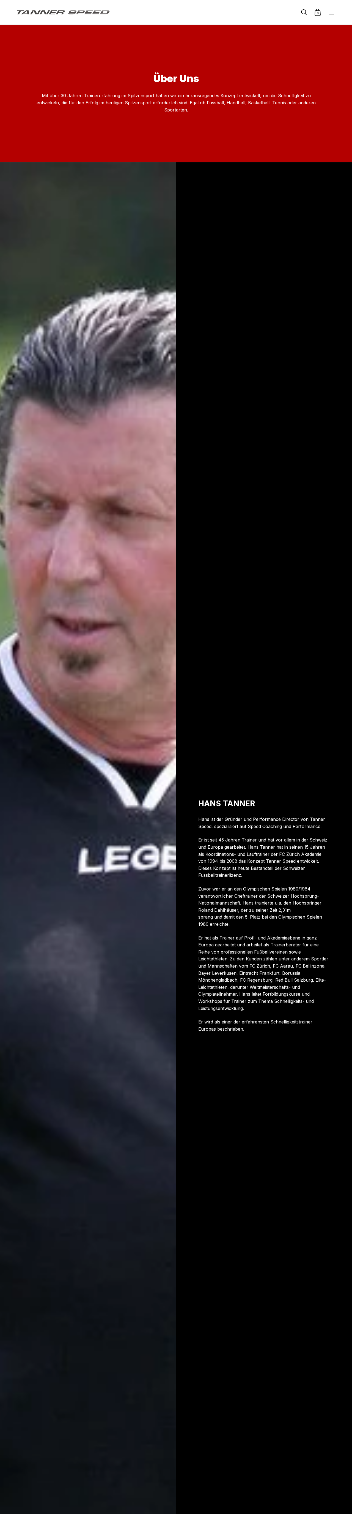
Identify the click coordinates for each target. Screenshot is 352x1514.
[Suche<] (304, 12)
